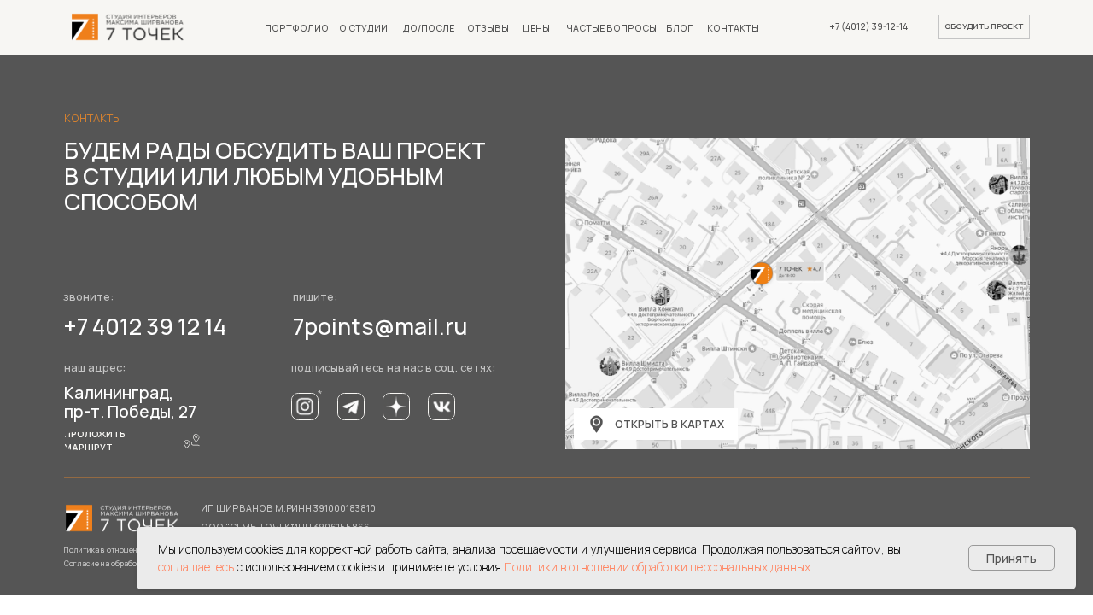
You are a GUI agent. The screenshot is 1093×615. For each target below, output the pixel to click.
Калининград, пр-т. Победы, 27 (130, 402)
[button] (984, 27)
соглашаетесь (196, 567)
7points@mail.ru (380, 326)
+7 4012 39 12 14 (144, 326)
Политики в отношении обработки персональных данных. (658, 567)
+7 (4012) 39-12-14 (868, 26)
